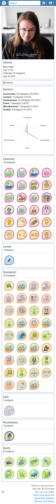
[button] (44, 3)
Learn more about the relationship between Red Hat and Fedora (43, 498)
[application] (27, 132)
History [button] (9, 82)
